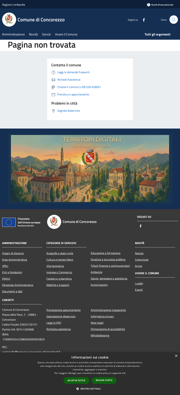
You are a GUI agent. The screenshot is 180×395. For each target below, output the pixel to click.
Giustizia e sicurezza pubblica (108, 259)
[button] (90, 389)
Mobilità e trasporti (57, 285)
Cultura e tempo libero (59, 259)
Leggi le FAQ (53, 323)
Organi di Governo (13, 253)
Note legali (97, 323)
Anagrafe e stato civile (59, 253)
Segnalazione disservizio (60, 316)
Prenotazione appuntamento (63, 310)
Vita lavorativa (55, 266)
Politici (6, 278)
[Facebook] (142, 19)
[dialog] (90, 373)
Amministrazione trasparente (108, 310)
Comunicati (142, 259)
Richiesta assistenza (58, 329)
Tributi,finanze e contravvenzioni (110, 266)
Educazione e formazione (105, 253)
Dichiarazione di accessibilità (108, 329)
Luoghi (139, 283)
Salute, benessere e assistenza (109, 278)
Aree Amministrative (14, 259)
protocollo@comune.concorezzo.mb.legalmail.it (31, 352)
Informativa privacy (102, 316)
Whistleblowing (100, 335)
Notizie (139, 253)
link (124, 373)
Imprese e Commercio (59, 272)
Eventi (139, 290)
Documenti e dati (12, 291)
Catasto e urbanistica (59, 278)
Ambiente (96, 272)
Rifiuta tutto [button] (104, 380)
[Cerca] (173, 19)
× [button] (176, 356)
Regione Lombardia (13, 4)
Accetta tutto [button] (76, 380)
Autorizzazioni (99, 285)
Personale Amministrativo (17, 285)
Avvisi (138, 266)
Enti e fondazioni (12, 272)
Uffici (5, 266)
